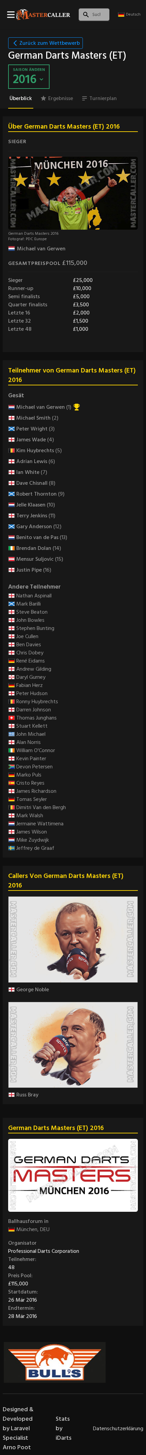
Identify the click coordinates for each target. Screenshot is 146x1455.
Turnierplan (103, 98)
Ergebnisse (60, 98)
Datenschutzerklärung (118, 1428)
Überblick (21, 98)
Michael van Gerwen (41, 249)
